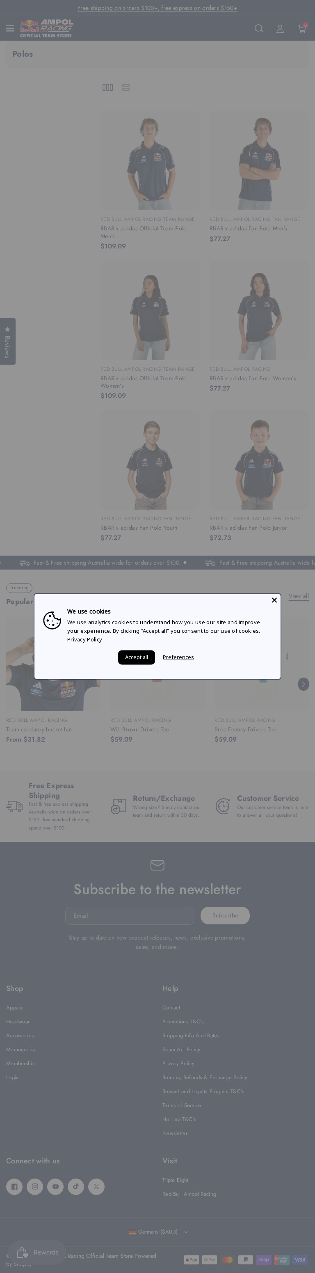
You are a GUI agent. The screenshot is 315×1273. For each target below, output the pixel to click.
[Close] (274, 600)
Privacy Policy (84, 639)
